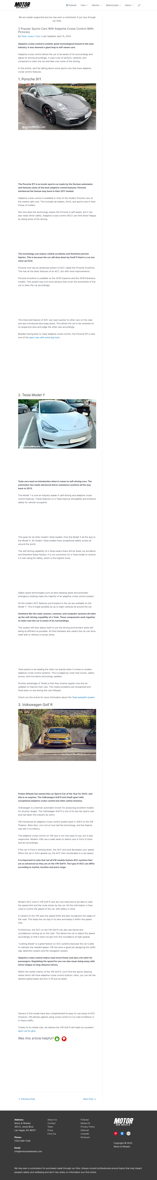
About (128, 5)
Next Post (89, 1099)
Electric (95, 5)
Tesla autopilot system (83, 697)
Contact (52, 1123)
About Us (52, 1119)
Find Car (52, 1134)
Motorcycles (112, 5)
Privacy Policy (88, 1126)
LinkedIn (85, 1134)
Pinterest (85, 1137)
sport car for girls (26, 1031)
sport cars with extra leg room (44, 337)
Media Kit (85, 1123)
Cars (83, 5)
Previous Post (26, 1099)
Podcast (85, 1119)
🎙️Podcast (71, 5)
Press (50, 1130)
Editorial (85, 1130)
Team (50, 1126)
